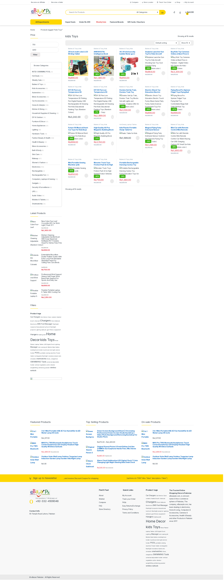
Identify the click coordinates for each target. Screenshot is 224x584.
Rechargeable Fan (40, 175)
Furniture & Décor (40, 121)
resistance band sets (54, 356)
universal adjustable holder (154, 557)
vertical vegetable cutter (42, 365)
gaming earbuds (41, 330)
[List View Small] (78, 43)
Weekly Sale (101, 22)
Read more (86, 79)
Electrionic (33, 324)
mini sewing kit (42, 347)
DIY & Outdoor (39, 117)
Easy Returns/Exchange (131, 506)
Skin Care (37, 154)
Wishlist (102, 499)
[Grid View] (68, 43)
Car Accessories (39, 101)
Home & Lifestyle (40, 105)
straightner (54, 359)
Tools (43, 362)
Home (32, 30)
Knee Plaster (164, 527)
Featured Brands (117, 22)
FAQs (124, 502)
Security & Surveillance (42, 187)
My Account (126, 495)
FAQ (100, 506)
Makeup (36, 158)
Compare (102, 502)
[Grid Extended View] (72, 43)
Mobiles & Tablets (40, 200)
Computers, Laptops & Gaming (45, 179)
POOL (37, 353)
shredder (33, 359)
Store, (49, 359)
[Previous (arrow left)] (4, 290)
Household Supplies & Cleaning (45, 113)
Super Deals (70, 22)
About (101, 495)
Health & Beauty (39, 142)
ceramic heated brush (152, 498)
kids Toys (47, 340)
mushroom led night (49, 350)
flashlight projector (158, 511)
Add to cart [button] (138, 79)
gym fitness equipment (54, 330)
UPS (34, 191)
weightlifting (34, 367)
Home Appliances (40, 126)
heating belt (42, 334)
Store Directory (104, 509)
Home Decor (156, 521)
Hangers (34, 334)
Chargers (45, 320)
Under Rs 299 (84, 22)
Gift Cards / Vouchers (136, 22)
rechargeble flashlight (41, 356)
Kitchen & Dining (39, 109)
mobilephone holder (36, 350)
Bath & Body (38, 150)
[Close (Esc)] (221, 2)
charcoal (37, 321)
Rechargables (38, 171)
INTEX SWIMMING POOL (42, 72)
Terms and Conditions (130, 513)
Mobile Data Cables (54, 347)
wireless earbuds (152, 566)
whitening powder (44, 367)
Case (49, 317)
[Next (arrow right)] (220, 290)
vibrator (52, 365)
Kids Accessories (74, 49)
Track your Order (129, 499)
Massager (34, 347)
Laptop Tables (131, 124)
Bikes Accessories (40, 97)
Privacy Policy (127, 509)
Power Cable (155, 546)
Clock (53, 321)
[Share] (216, 2)
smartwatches (41, 359)
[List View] (75, 43)
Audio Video (38, 195)
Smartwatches (39, 204)
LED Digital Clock (49, 344)
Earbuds (57, 321)
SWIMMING (35, 362)
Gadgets (36, 183)
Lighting (36, 130)
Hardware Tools (39, 134)
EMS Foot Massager (44, 324)
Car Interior (44, 317)
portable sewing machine (48, 353)
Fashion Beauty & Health (43, 138)
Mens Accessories (40, 146)
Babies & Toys (73, 48)
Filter (35, 55)
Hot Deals (122, 124)
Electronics (38, 167)
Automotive (38, 93)
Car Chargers (35, 317)
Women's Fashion (40, 162)
